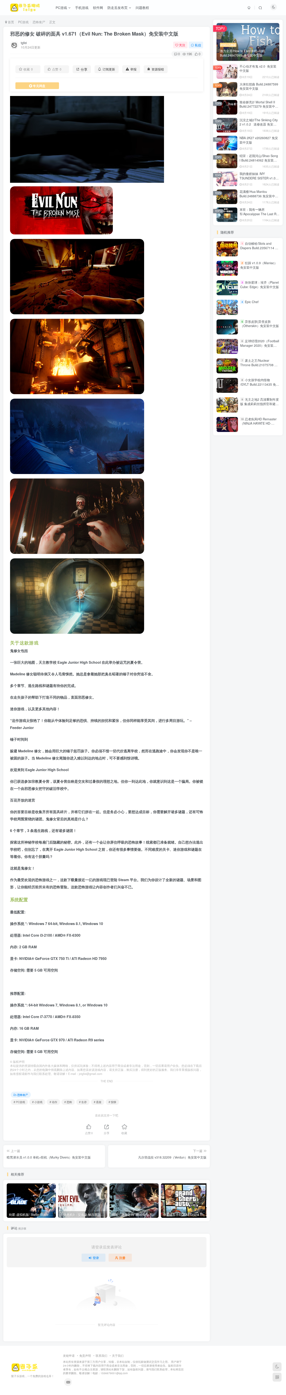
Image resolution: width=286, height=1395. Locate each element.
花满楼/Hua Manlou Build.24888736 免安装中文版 (259, 195)
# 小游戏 (37, 1102)
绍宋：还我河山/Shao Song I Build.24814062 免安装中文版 (259, 160)
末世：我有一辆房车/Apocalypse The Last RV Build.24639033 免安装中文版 (259, 216)
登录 (96, 1257)
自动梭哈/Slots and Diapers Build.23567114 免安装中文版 (259, 247)
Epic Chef (252, 302)
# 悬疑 (97, 1102)
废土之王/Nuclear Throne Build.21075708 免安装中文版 (259, 364)
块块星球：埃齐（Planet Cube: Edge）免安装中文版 (259, 284)
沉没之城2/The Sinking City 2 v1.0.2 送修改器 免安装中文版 (259, 124)
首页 (10, 22)
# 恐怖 (68, 1102)
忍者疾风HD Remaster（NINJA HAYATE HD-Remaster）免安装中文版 (258, 423)
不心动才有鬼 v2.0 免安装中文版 (258, 68)
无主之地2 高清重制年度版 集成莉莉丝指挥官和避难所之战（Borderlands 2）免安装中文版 (259, 406)
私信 (198, 45)
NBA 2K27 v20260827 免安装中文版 (259, 140)
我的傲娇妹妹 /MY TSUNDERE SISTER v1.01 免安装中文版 (258, 178)
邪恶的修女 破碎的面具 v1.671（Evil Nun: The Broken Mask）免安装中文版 (94, 33)
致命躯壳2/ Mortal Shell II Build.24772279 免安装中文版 (259, 106)
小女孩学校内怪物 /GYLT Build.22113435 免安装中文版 (259, 384)
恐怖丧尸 (39, 22)
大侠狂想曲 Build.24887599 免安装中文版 (259, 86)
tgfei (24, 42)
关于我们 (118, 1355)
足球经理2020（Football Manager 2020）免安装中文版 (259, 345)
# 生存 (83, 1102)
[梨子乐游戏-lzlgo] (24, 1367)
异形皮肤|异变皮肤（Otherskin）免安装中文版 (259, 323)
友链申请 (69, 1355)
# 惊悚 (112, 1102)
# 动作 (53, 1102)
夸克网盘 (39, 85)
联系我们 (101, 1355)
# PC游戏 (19, 1102)
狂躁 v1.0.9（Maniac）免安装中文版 (258, 265)
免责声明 (85, 1355)
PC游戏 (23, 22)
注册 (122, 1257)
